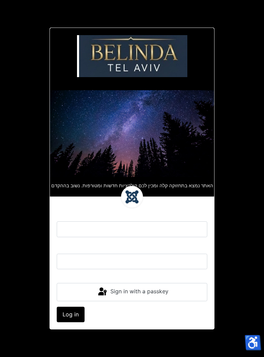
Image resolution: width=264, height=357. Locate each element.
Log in (71, 314)
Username (70, 214)
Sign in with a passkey (138, 291)
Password (69, 246)
